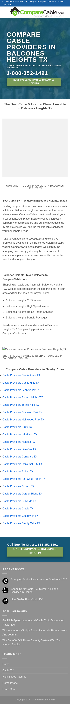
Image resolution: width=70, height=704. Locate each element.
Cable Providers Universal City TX (22, 464)
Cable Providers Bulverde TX (19, 501)
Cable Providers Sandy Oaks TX (21, 523)
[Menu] (4, 12)
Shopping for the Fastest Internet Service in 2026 (39, 579)
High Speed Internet (14, 676)
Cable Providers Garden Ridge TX (22, 493)
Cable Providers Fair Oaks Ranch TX (23, 478)
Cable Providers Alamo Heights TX (22, 397)
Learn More (9, 689)
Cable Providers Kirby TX (17, 427)
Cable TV (8, 670)
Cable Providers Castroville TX (20, 515)
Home (5, 664)
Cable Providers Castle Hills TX (20, 382)
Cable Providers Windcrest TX (19, 434)
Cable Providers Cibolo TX (18, 508)
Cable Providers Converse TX (19, 456)
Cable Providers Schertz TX (18, 486)
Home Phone (10, 683)
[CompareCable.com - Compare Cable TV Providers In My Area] (37, 12)
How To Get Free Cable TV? (27, 599)
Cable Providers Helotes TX (18, 441)
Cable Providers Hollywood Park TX (23, 419)
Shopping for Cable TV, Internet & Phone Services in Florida (34, 590)
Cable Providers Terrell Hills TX (20, 404)
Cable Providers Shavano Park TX (22, 412)
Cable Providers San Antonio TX (21, 375)
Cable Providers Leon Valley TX (21, 390)
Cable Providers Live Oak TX (19, 449)
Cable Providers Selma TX (17, 471)
